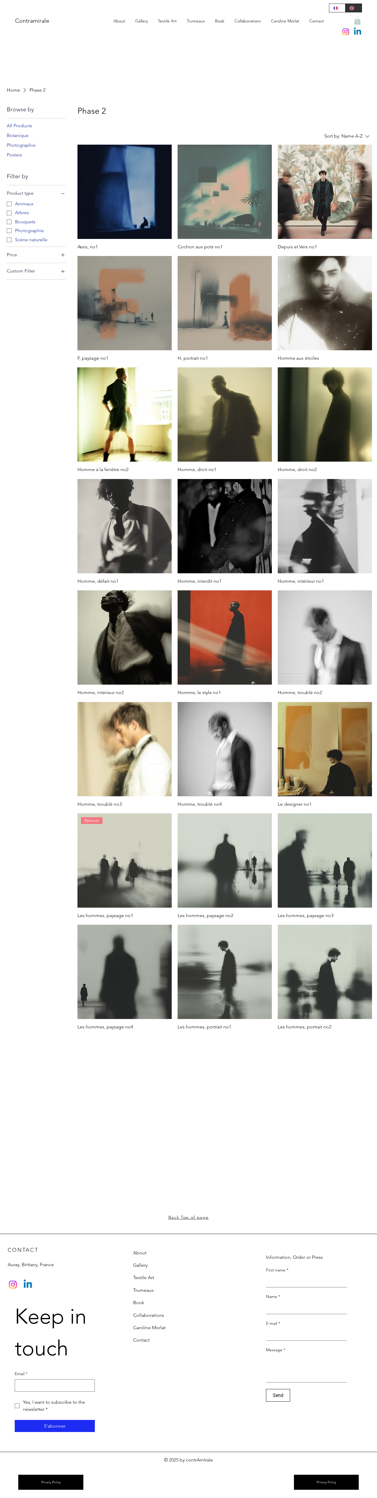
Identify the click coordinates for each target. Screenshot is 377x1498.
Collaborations (148, 1315)
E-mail (273, 1323)
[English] (353, 8)
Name (273, 1296)
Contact (141, 1340)
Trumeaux (143, 1290)
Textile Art (143, 1277)
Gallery (140, 1265)
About (139, 1253)
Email (21, 1373)
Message (275, 1349)
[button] (357, 20)
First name (277, 1270)
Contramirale (32, 20)
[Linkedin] (357, 31)
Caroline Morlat (149, 1327)
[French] (337, 8)
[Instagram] (345, 31)
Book (138, 1302)
